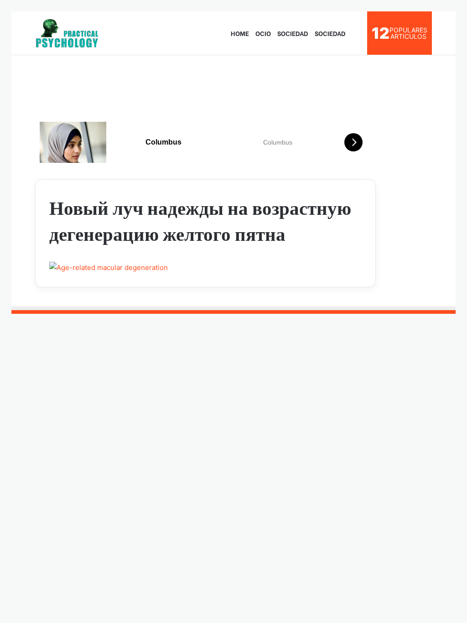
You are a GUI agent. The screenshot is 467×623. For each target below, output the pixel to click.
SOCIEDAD (292, 33)
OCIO (263, 33)
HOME (240, 33)
